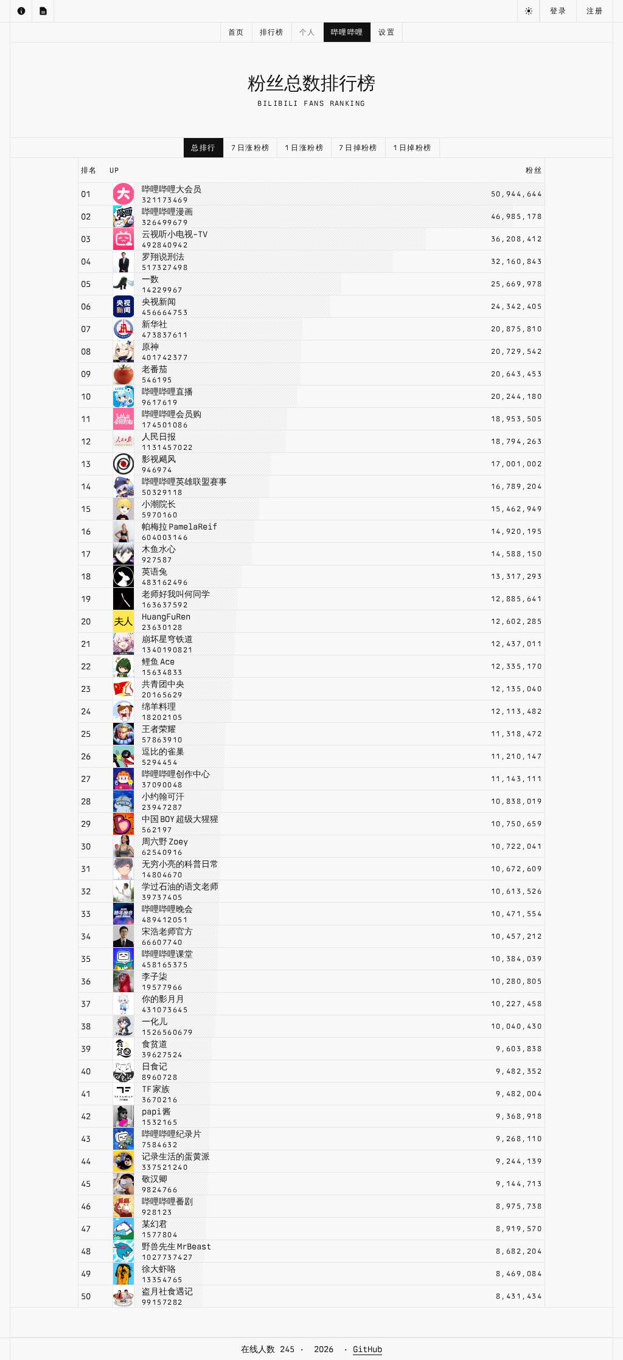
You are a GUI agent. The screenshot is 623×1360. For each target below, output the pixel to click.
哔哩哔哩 (347, 32)
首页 (236, 32)
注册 (594, 11)
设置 (386, 32)
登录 (558, 11)
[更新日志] (43, 11)
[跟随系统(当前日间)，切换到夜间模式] (528, 11)
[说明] (21, 11)
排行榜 (272, 32)
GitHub (367, 1349)
